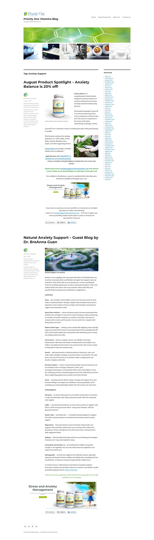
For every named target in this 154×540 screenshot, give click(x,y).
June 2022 (108, 91)
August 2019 (108, 131)
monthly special (32, 115)
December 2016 (109, 174)
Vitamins (26, 126)
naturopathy (32, 119)
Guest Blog (35, 260)
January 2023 (109, 89)
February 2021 (109, 116)
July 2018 (107, 153)
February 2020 (109, 127)
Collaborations (28, 260)
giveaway (26, 113)
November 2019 (109, 129)
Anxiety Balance (28, 109)
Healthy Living (28, 262)
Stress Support (34, 107)
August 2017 (108, 162)
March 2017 (108, 170)
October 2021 (109, 102)
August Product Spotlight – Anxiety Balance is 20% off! (56, 84)
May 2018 (108, 155)
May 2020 (108, 123)
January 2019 (109, 144)
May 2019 (108, 136)
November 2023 (109, 82)
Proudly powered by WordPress (49, 532)
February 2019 (109, 142)
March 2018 (108, 157)
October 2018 (109, 147)
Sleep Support (28, 276)
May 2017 (108, 168)
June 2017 (108, 166)
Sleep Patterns (31, 124)
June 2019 (108, 134)
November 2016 (109, 176)
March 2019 (108, 140)
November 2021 (109, 101)
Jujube (32, 113)
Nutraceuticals (33, 272)
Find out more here (71, 470)
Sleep (25, 124)
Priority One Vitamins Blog (41, 18)
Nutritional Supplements (31, 121)
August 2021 (108, 106)
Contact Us (126, 17)
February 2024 (109, 78)
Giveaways (27, 105)
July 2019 (107, 132)
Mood (25, 117)
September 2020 (109, 119)
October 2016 (109, 177)
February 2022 (109, 97)
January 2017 (108, 172)
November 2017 (109, 161)
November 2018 (109, 146)
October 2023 (109, 84)
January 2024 (109, 80)
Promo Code (27, 123)
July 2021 (107, 108)
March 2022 (108, 95)
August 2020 (108, 121)
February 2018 (109, 159)
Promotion (34, 123)
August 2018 (108, 151)
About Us (116, 17)
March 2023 (108, 87)
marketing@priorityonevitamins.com (74, 169)
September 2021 (109, 104)
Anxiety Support (28, 103)
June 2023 (108, 86)
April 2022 (108, 93)
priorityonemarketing (30, 98)
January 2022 (109, 99)
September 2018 (109, 149)
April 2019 (108, 138)
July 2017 (107, 164)
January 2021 (108, 117)
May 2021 (108, 112)
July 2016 (107, 179)
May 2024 (108, 76)
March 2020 (108, 125)
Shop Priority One (104, 17)
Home (93, 17)
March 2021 (108, 114)
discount (35, 103)
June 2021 (108, 110)
